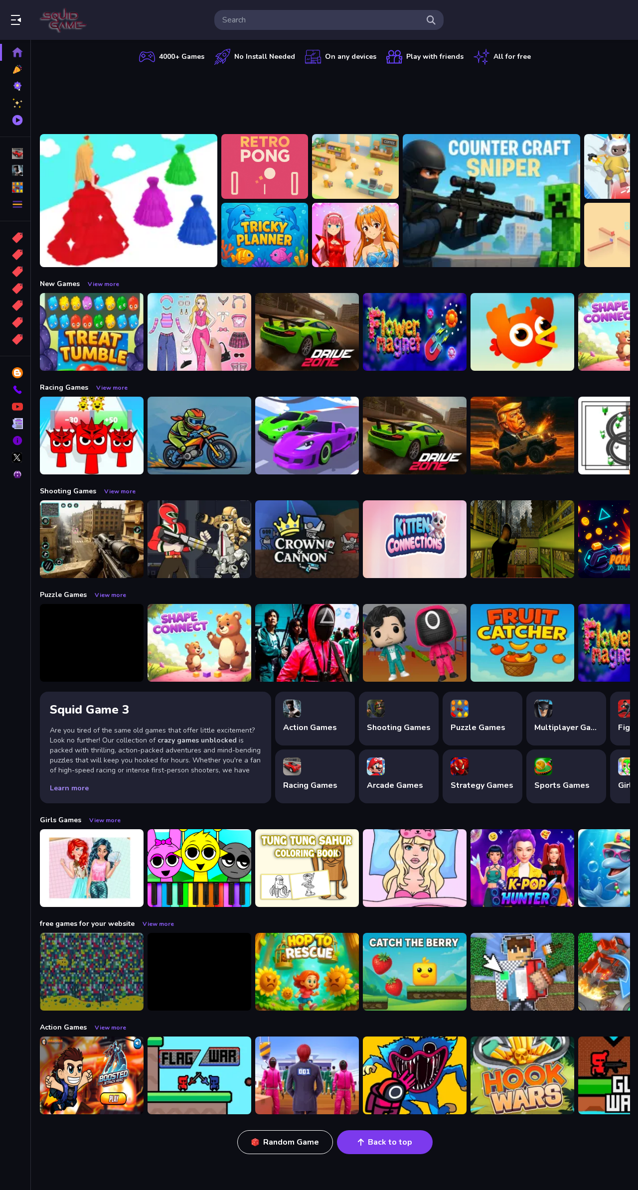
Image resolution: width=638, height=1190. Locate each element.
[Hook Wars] (522, 1075)
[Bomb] (15, 271)
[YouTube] (15, 406)
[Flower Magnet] (415, 332)
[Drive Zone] (307, 332)
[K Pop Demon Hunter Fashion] (522, 868)
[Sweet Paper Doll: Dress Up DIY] (415, 868)
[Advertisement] (335, 97)
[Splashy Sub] (92, 972)
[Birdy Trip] (522, 332)
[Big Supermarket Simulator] (355, 166)
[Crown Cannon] (307, 539)
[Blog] (15, 372)
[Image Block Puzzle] (92, 643)
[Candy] (15, 237)
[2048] (15, 305)
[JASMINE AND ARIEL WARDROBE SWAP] (92, 868)
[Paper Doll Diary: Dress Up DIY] (199, 332)
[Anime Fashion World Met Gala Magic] (355, 235)
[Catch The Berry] (415, 972)
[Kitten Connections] (415, 539)
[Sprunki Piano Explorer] (199, 868)
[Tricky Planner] (264, 235)
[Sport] (15, 254)
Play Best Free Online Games (64, 20)
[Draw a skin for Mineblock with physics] (522, 972)
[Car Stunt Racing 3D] (307, 435)
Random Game (291, 1142)
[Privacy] (15, 474)
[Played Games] (15, 120)
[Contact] (15, 389)
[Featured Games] (15, 103)
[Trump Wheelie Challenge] (522, 435)
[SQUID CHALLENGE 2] (307, 1075)
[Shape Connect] (199, 643)
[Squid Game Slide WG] (307, 643)
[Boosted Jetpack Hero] (92, 1075)
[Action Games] (15, 170)
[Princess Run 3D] (128, 200)
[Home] (15, 52)
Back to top (390, 1142)
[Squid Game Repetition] (415, 643)
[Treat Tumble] (92, 332)
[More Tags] (15, 339)
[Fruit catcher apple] (522, 643)
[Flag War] (199, 1075)
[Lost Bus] (522, 539)
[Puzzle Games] (15, 187)
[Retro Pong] (264, 166)
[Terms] (15, 423)
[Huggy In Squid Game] (415, 1075)
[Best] (15, 322)
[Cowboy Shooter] (199, 972)
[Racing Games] (15, 153)
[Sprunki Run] (92, 435)
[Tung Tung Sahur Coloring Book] (307, 868)
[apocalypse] (15, 288)
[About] (15, 440)
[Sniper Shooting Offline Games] (92, 539)
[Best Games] (15, 86)
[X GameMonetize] (15, 457)
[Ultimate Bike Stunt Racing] (199, 435)
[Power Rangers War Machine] (199, 539)
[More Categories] (15, 204)
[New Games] (15, 69)
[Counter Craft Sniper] (491, 200)
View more (103, 284)
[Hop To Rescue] (307, 972)
